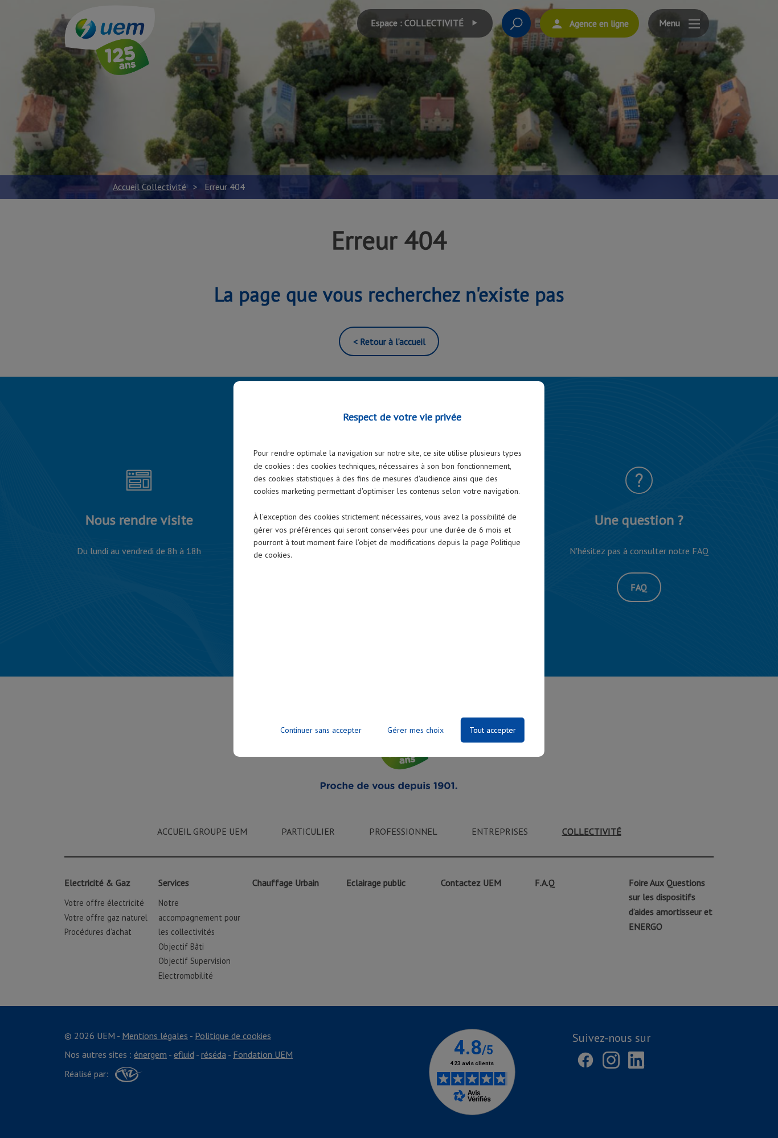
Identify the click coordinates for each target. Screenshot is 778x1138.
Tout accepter (492, 730)
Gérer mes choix (415, 730)
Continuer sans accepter (321, 730)
